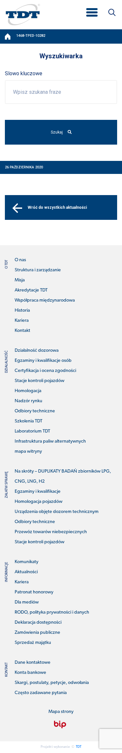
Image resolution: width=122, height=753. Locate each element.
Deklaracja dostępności (38, 622)
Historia (22, 310)
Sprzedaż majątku (33, 642)
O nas (20, 260)
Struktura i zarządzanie (38, 270)
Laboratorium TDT (32, 431)
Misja (20, 280)
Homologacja (28, 391)
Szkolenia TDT (28, 421)
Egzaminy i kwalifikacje (38, 491)
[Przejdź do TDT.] (8, 36)
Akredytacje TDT (31, 290)
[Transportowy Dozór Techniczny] (23, 14)
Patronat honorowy (34, 592)
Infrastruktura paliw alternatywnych (50, 441)
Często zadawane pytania (41, 692)
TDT (78, 747)
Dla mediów (27, 602)
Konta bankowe (30, 672)
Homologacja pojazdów (38, 501)
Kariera (22, 320)
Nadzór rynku (28, 401)
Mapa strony (61, 711)
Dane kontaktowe (32, 662)
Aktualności (26, 572)
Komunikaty (26, 562)
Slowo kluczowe (23, 73)
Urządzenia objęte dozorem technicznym (57, 511)
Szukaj (57, 132)
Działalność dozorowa (37, 350)
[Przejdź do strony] (60, 725)
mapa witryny (28, 451)
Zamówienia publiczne (37, 632)
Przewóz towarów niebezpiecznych (51, 532)
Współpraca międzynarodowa (45, 300)
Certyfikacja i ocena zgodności (45, 370)
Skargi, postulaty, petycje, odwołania (52, 682)
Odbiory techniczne (35, 411)
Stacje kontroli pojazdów (39, 380)
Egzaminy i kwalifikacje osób (43, 360)
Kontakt (22, 330)
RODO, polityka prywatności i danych (52, 612)
